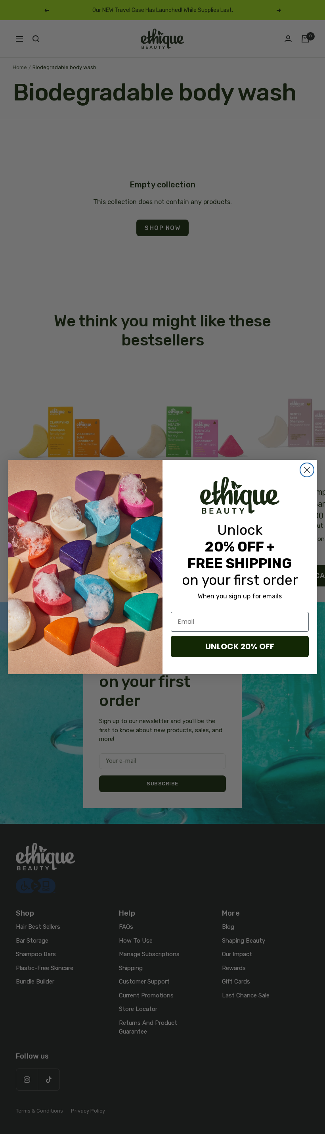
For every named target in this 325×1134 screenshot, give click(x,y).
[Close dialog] (307, 470)
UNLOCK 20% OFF (239, 646)
